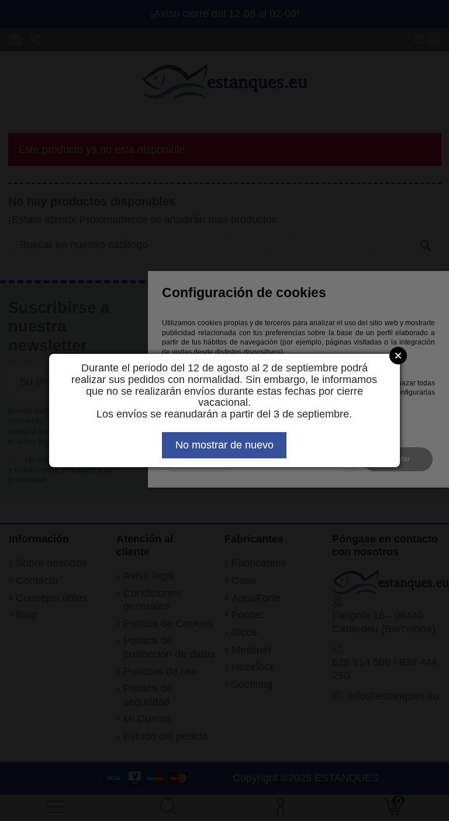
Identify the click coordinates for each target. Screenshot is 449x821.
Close (398, 355)
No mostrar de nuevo (224, 445)
